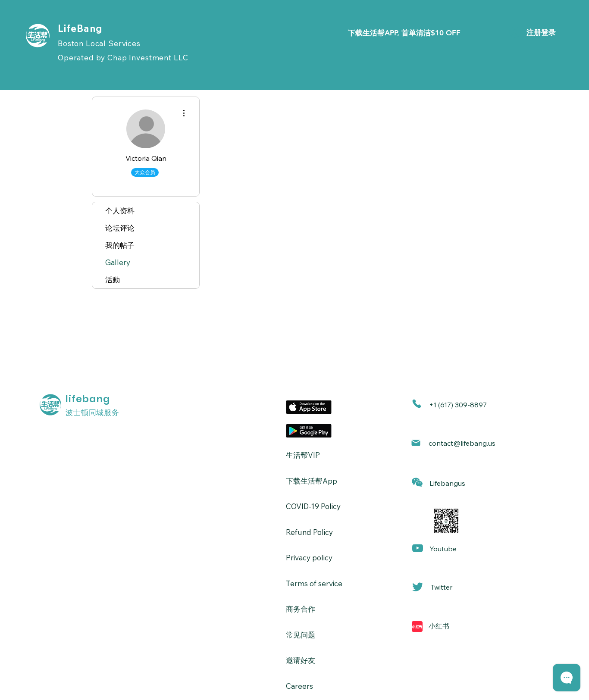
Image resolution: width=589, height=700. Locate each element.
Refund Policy (309, 532)
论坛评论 (120, 227)
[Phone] (416, 403)
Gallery (117, 262)
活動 (112, 279)
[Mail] (415, 443)
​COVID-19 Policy (313, 506)
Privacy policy (309, 557)
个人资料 (120, 210)
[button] (417, 482)
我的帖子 (120, 245)
